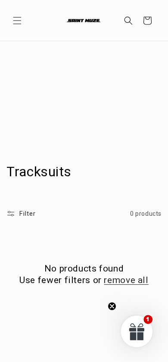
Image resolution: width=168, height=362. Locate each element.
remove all (126, 280)
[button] (17, 20)
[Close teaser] (112, 306)
